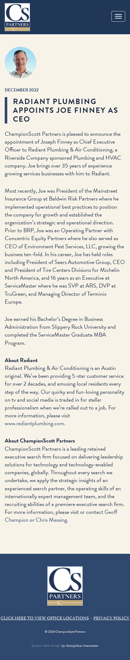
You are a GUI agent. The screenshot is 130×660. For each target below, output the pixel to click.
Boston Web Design (46, 645)
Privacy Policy (111, 618)
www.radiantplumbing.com (34, 423)
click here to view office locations (45, 618)
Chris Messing (51, 519)
